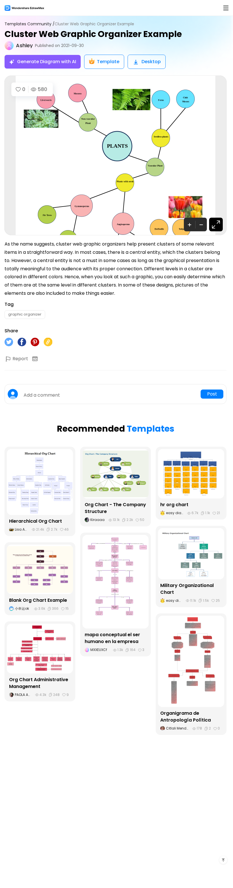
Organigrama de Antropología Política (185, 716)
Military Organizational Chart (187, 589)
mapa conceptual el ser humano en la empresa (112, 638)
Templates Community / (30, 24)
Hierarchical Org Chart (35, 521)
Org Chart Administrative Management (38, 683)
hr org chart (174, 504)
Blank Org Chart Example (38, 600)
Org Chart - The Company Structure (115, 508)
